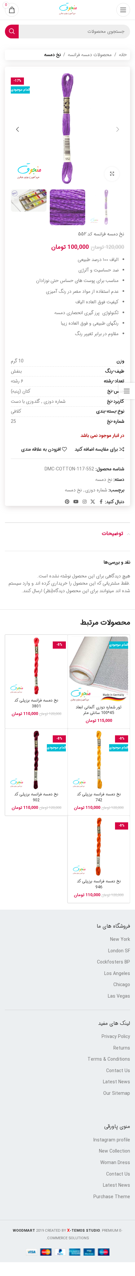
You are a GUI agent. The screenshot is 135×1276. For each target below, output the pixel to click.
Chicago (121, 985)
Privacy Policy (116, 1037)
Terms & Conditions (108, 1059)
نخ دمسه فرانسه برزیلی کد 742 (99, 797)
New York (120, 940)
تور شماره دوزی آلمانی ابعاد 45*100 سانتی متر (99, 710)
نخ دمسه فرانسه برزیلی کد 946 (99, 884)
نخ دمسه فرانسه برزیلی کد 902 (36, 797)
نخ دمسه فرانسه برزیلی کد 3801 (36, 703)
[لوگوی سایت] (67, 9)
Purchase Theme (111, 1197)
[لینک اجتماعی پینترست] (67, 502)
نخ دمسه (52, 54)
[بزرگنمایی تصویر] (112, 174)
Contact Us (118, 1071)
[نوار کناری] (127, 391)
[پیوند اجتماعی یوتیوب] (76, 502)
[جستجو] (12, 31)
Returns (121, 1048)
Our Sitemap (116, 1094)
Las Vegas (119, 996)
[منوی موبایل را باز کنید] (123, 9)
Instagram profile (111, 1140)
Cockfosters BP (113, 962)
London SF (119, 951)
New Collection (114, 1151)
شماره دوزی (96, 490)
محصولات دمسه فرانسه (90, 54)
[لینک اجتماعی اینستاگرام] (84, 502)
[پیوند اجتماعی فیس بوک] (101, 502)
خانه (123, 54)
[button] (117, 129)
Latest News (116, 1082)
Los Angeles (117, 974)
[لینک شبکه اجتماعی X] (92, 502)
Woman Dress (115, 1163)
